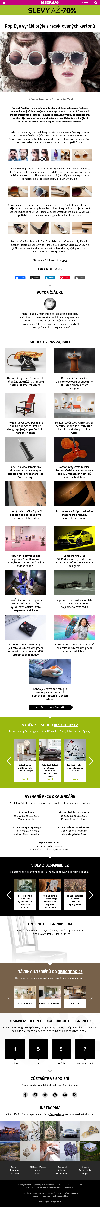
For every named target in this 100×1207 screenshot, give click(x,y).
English (85, 1173)
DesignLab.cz (56, 1201)
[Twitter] (45, 1095)
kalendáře (65, 796)
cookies (74, 1193)
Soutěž (85, 1167)
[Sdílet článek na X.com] (35, 277)
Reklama (14, 1170)
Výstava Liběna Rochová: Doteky (74, 827)
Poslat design (85, 1170)
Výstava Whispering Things (26, 827)
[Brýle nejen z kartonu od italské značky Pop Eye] (50, 62)
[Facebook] (25, 1095)
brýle (64, 260)
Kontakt (14, 1167)
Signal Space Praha (49, 842)
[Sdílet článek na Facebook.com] (20, 277)
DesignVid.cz (57, 865)
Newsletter (62, 1173)
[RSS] (74, 1095)
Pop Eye (57, 269)
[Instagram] (35, 1095)
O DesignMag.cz (38, 1167)
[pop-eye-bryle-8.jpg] (82, 191)
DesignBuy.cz (66, 725)
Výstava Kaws (26, 812)
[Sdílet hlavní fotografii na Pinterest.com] (65, 277)
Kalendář (62, 1170)
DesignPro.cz (70, 971)
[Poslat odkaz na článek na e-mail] (79, 277)
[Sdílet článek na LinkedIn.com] (50, 277)
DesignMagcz (56, 1114)
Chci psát (14, 1173)
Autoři (38, 1170)
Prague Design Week (72, 1021)
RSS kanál (62, 1167)
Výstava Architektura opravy (74, 812)
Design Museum (57, 924)
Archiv (38, 1173)
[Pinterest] (55, 1095)
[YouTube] (65, 1095)
